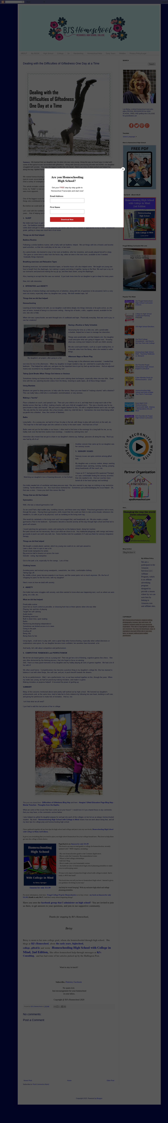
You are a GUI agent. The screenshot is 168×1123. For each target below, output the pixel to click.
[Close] (123, 169)
